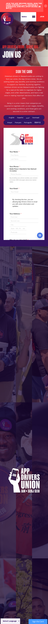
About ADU (32, 47)
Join (42, 17)
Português (28, 122)
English (11, 117)
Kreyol (9, 122)
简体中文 (37, 122)
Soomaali (35, 117)
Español (20, 117)
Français (18, 122)
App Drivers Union (13, 47)
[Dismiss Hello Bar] (45, 6)
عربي (28, 117)
